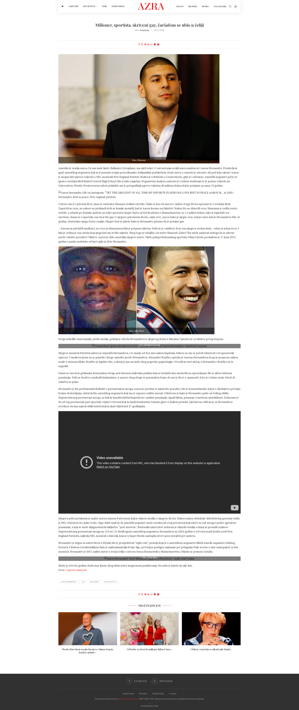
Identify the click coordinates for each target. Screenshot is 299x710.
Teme (104, 6)
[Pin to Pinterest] (145, 44)
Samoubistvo (110, 582)
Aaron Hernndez (68, 582)
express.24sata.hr (76, 570)
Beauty (180, 6)
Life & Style (89, 6)
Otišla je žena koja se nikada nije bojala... (211, 649)
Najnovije (73, 6)
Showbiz (192, 6)
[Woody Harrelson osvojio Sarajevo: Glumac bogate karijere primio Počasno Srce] (87, 628)
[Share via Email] (158, 44)
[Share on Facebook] (139, 44)
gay (83, 582)
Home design (118, 6)
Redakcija (144, 30)
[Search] (230, 6)
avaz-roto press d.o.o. (129, 698)
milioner (94, 582)
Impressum (128, 693)
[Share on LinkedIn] (148, 44)
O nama (172, 693)
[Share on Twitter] (142, 44)
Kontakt (143, 693)
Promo (205, 6)
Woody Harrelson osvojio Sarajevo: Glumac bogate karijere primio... (88, 651)
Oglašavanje (220, 6)
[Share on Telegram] (155, 44)
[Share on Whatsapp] (151, 44)
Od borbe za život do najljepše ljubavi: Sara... (149, 649)
